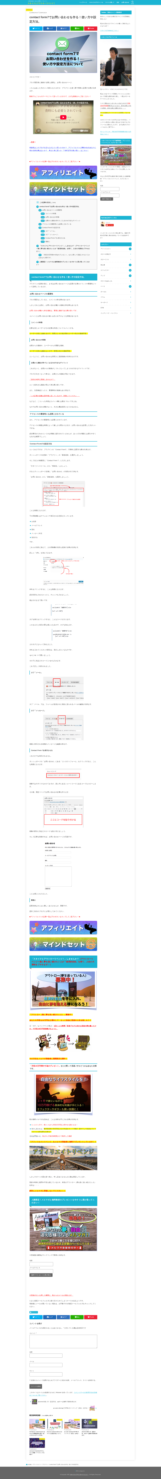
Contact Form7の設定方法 (49, 227)
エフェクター (105, 270)
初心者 (103, 265)
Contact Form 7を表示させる (53, 238)
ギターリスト (105, 259)
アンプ (103, 275)
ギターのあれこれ (106, 281)
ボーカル (103, 291)
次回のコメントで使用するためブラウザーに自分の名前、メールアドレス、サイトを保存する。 (64, 1380)
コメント (33, 1333)
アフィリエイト (106, 249)
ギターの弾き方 (106, 254)
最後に (45, 241)
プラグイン (29, 9)
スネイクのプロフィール (96, 2)
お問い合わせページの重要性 (50, 210)
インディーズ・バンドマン (109, 313)
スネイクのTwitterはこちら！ (109, 30)
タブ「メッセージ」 (50, 234)
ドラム (103, 297)
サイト (31, 1371)
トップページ (83, 2)
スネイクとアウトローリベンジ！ (79, 1474)
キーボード (104, 302)
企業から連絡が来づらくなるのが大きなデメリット (61, 220)
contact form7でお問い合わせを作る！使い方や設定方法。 (58, 206)
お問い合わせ (125, 2)
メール (31, 1361)
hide (54, 202)
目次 (118, 2)
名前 (31, 1260)
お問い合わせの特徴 (50, 217)
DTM (102, 308)
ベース (103, 286)
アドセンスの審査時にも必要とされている (55, 224)
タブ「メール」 (48, 231)
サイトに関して (109, 2)
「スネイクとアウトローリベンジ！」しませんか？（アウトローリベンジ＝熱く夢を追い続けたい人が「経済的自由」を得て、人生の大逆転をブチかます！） (63, 248)
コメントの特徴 (48, 213)
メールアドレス (34, 1268)
